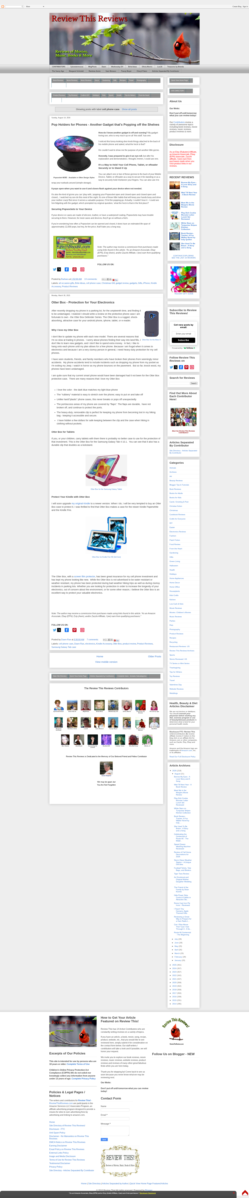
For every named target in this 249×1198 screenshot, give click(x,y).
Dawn (104, 67)
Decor (97, 80)
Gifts (114, 80)
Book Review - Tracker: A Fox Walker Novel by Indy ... (181, 819)
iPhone (146, 283)
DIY (171, 523)
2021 (174, 979)
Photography (141, 80)
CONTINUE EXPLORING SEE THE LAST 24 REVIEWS (184, 257)
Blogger (148, 1190)
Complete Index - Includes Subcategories (132, 676)
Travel (131, 80)
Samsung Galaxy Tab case (63, 647)
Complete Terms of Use (78, 1064)
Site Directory (94, 1183)
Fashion (173, 536)
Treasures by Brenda (175, 67)
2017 (174, 993)
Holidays (96, 95)
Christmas (174, 510)
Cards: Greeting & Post (179, 502)
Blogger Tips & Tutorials (179, 485)
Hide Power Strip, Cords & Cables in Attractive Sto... (182, 897)
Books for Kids (175, 497)
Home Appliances (177, 578)
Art (171, 476)
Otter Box (117, 644)
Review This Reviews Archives (182, 651)
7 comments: (93, 639)
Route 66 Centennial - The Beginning (182, 933)
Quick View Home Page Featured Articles (149, 1183)
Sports (111, 95)
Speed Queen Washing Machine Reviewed (182, 846)
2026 (174, 771)
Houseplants (175, 591)
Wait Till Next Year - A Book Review (189, 194)
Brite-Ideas (132, 67)
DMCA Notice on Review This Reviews (67, 1142)
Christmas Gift (108, 283)
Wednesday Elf (117, 67)
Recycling (173, 642)
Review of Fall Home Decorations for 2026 (182, 854)
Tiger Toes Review (181, 874)
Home (99, 656)
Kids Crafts (174, 595)
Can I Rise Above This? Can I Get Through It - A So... (182, 926)
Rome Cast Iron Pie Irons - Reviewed (182, 904)
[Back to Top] (245, 1193)
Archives (173, 472)
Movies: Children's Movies (180, 612)
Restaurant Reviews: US (179, 646)
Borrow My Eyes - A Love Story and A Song (189, 184)
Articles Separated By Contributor (165, 71)
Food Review (175, 544)
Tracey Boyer (126, 71)
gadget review (122, 283)
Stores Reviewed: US (178, 659)
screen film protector (84, 576)
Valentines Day (176, 685)
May (177, 946)
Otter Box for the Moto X (151, 340)
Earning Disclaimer (58, 1146)
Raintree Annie (95, 71)
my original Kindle (81, 503)
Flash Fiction (175, 540)
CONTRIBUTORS (58, 67)
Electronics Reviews (178, 532)
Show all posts (129, 109)
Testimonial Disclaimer (59, 1163)
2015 (174, 1000)
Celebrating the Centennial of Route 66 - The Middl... (181, 837)
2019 (174, 986)
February (179, 957)
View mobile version (106, 662)
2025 (174, 965)
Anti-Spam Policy (57, 1133)
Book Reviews (58, 80)
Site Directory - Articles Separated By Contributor (71, 1170)
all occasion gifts (66, 283)
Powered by (177, 348)
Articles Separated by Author (115, 1183)
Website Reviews (177, 689)
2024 (174, 968)
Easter (172, 527)
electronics (90, 644)
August (178, 774)
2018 (174, 990)
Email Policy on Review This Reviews (66, 1149)
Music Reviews (86, 80)
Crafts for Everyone (177, 519)
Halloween (174, 566)
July (176, 939)
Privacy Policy (55, 1167)
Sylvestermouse (76, 67)
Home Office (175, 587)
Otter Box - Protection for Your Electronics (82, 302)
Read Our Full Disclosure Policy (182, 757)
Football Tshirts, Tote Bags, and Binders (182, 869)
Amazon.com (186, 750)
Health (119, 95)
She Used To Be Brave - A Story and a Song (188, 245)
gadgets (133, 283)
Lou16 (159, 67)
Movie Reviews (72, 80)
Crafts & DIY (85, 95)
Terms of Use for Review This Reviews (67, 1160)
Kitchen (173, 600)
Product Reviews (59, 95)
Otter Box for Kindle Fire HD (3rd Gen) (106, 557)
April (177, 950)
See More (56, 100)
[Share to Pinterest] (110, 279)
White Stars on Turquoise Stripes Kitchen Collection (189, 226)
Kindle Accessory (104, 644)
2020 (174, 982)
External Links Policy (59, 1153)
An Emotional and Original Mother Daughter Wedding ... (182, 880)
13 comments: (91, 279)
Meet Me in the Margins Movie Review (187, 205)
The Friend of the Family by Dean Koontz (181, 889)
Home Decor (175, 583)
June (177, 943)
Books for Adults (176, 493)
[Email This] (103, 279)
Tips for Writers (130, 95)
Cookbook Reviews (177, 514)
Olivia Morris (147, 67)
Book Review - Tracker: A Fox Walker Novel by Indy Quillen (188, 236)
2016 (174, 997)
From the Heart (144, 95)
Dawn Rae (79, 644)
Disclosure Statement (148, 1193)
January (178, 960)
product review (129, 644)
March (177, 953)
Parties (172, 621)
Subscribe (183, 340)
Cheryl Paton (142, 71)
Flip (116, 280)
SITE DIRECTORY (177, 91)
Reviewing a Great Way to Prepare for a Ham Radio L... (182, 919)
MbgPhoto (92, 67)
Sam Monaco (111, 71)
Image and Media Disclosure (62, 1156)
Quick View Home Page (78, 676)
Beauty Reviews (59, 85)
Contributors (179, 122)
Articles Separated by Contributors (102, 676)
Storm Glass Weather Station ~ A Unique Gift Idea (183, 862)
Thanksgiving (175, 668)
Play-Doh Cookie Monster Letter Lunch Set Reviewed (188, 216)
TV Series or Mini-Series (179, 663)
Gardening (106, 80)
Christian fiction (176, 506)
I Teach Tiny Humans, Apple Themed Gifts (181, 911)
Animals (173, 468)
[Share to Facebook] (108, 279)
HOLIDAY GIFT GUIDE (182, 294)
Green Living (175, 561)
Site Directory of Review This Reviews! (67, 1125)
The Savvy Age (58, 71)
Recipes (123, 80)
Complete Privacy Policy (84, 1079)
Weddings (174, 693)
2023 (174, 972)
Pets (103, 95)
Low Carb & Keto (176, 604)
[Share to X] (105, 279)
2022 (174, 975)
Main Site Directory (60, 676)
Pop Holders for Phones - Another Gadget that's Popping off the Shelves (105, 124)
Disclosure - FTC (57, 1129)
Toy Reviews (72, 95)
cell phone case (93, 283)
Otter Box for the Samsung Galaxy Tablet (106, 489)
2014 (174, 1004)
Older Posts (154, 656)
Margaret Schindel (76, 71)
